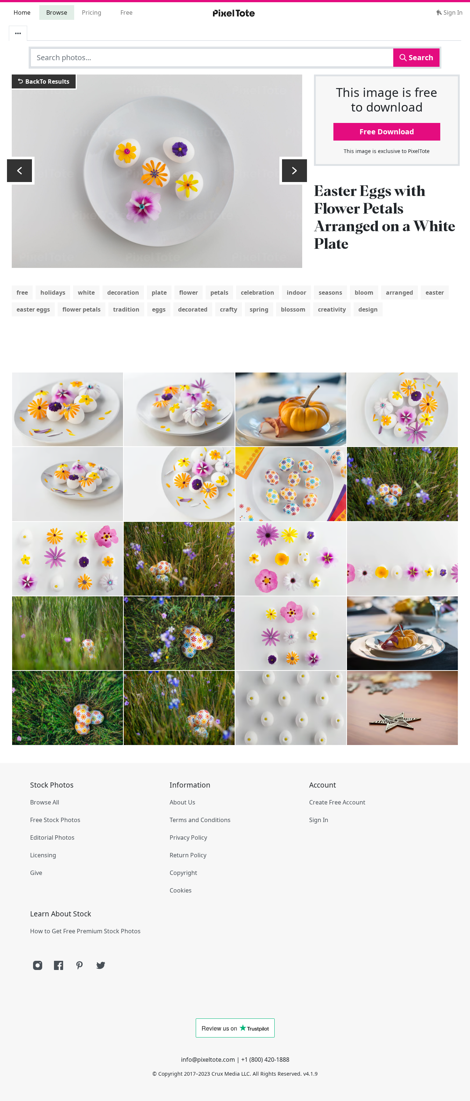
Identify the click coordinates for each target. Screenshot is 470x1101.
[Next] (294, 171)
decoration (123, 292)
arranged (399, 292)
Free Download (386, 132)
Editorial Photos (52, 837)
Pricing (91, 12)
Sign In (452, 12)
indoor (296, 292)
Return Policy (188, 855)
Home (22, 12)
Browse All (44, 802)
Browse (56, 12)
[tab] (18, 33)
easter (435, 292)
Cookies (181, 890)
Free (126, 12)
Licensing (43, 855)
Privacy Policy (188, 837)
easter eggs (33, 309)
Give (36, 873)
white (86, 292)
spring (259, 309)
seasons (330, 292)
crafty (228, 309)
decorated (192, 309)
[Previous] (19, 171)
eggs (159, 309)
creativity (332, 309)
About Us (182, 802)
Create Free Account (337, 802)
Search (420, 57)
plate (159, 292)
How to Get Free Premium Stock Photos (85, 931)
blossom (293, 309)
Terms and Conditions (200, 820)
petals (219, 292)
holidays (52, 292)
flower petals (81, 309)
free (22, 292)
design (368, 309)
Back (46, 81)
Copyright (183, 873)
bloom (364, 292)
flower (188, 292)
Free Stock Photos (55, 820)
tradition (126, 309)
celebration (257, 292)
